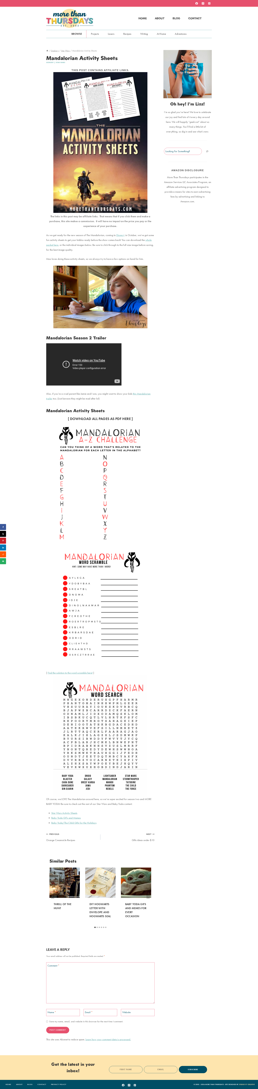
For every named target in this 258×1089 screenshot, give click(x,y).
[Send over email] (3, 561)
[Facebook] (196, 3)
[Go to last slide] (52, 896)
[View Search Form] (209, 18)
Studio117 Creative (247, 1084)
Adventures (181, 34)
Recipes (127, 34)
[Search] (207, 151)
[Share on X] (3, 534)
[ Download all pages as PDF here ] (100, 418)
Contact (195, 18)
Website (126, 1012)
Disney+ (120, 235)
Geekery (50, 62)
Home (142, 18)
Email (89, 1012)
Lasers (111, 34)
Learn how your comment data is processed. (108, 1039)
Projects (95, 34)
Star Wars (60, 62)
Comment (53, 965)
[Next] (148, 896)
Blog (176, 18)
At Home (161, 34)
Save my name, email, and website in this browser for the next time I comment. (86, 1021)
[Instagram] (202, 3)
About (159, 18)
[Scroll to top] (251, 1078)
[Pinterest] (209, 3)
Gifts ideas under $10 (143, 837)
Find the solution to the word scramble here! (70, 673)
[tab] (95, 927)
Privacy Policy (58, 1084)
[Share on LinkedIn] (3, 547)
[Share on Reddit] (3, 554)
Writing (144, 34)
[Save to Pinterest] (3, 541)
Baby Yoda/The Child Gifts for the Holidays (73, 823)
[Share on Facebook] (3, 527)
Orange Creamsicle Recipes (60, 837)
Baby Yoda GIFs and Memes (66, 818)
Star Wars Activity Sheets (64, 813)
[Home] (47, 50)
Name (52, 1012)
